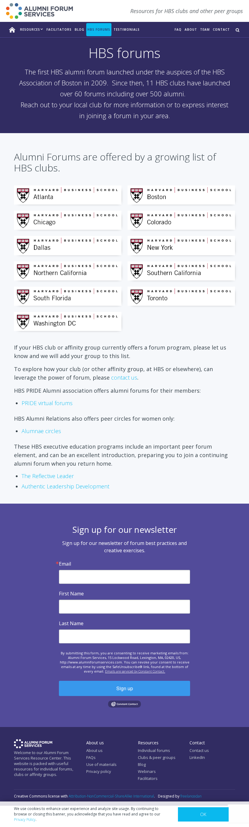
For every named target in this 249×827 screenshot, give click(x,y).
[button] (32, 29)
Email (65, 563)
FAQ (178, 29)
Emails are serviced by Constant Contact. (135, 671)
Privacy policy (98, 771)
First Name (71, 593)
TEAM (205, 29)
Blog (79, 29)
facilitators (59, 29)
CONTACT (221, 29)
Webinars (147, 771)
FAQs (91, 757)
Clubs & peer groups (157, 757)
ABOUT (191, 29)
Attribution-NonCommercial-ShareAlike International (111, 796)
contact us (124, 377)
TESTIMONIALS (127, 29)
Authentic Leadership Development (65, 486)
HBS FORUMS (98, 29)
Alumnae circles (41, 431)
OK (203, 814)
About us (94, 750)
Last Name (71, 623)
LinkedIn (197, 757)
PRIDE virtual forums (47, 403)
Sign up (124, 688)
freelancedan (191, 796)
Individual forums (154, 750)
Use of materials (101, 764)
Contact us (199, 750)
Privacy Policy (25, 819)
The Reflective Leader (48, 476)
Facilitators (148, 778)
